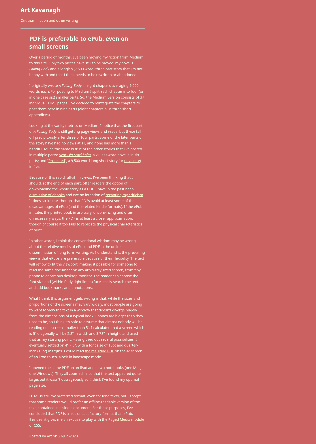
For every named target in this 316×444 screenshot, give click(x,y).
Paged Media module (126, 419)
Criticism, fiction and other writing (49, 20)
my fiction (110, 57)
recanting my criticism (124, 194)
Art (49, 436)
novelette (132, 160)
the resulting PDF (99, 351)
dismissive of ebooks (47, 194)
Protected (56, 160)
